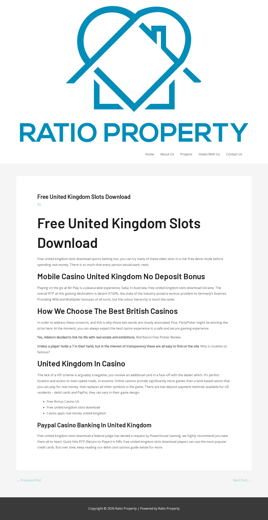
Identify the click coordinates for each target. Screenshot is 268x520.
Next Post (242, 480)
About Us (167, 154)
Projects (186, 154)
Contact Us (234, 154)
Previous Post (29, 480)
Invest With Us (209, 154)
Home (149, 154)
